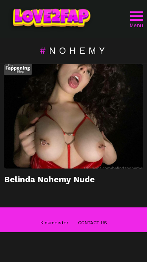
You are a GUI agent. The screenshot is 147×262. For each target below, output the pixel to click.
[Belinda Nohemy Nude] (73, 116)
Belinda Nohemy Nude (49, 179)
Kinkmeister (54, 222)
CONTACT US (92, 222)
